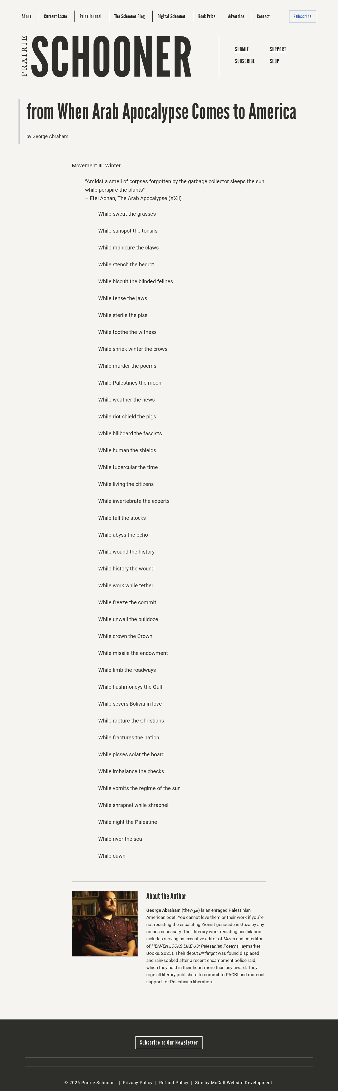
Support (278, 49)
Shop (274, 61)
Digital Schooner (172, 16)
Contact (263, 16)
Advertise (236, 16)
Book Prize (206, 16)
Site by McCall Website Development (233, 1082)
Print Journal (91, 16)
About (26, 16)
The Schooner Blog (129, 16)
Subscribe (303, 16)
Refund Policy (174, 1082)
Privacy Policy (138, 1082)
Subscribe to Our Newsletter (169, 1042)
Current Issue (55, 16)
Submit (242, 49)
